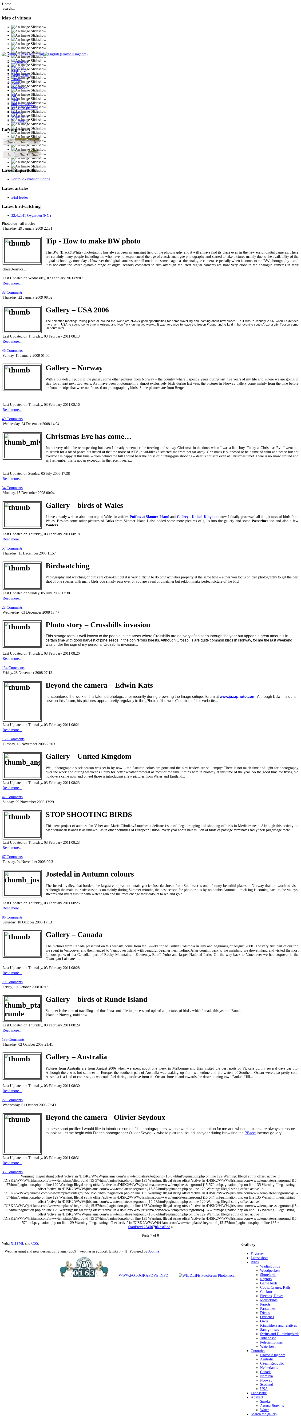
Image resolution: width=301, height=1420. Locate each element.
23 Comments (12, 607)
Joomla (153, 1251)
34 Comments (12, 488)
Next (160, 1227)
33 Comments (12, 292)
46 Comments (12, 351)
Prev (138, 1227)
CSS (34, 1243)
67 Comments (12, 857)
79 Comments (12, 982)
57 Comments (12, 548)
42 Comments (12, 797)
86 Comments (12, 917)
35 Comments (12, 1172)
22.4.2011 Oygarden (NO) (31, 215)
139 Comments (13, 1039)
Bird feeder (19, 197)
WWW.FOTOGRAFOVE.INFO (143, 1275)
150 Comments (13, 739)
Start (131, 1227)
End (167, 1227)
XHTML (17, 1243)
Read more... (12, 283)
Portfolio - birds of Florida (30, 179)
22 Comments (12, 1100)
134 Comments (13, 668)
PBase (250, 1133)
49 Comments (12, 419)
